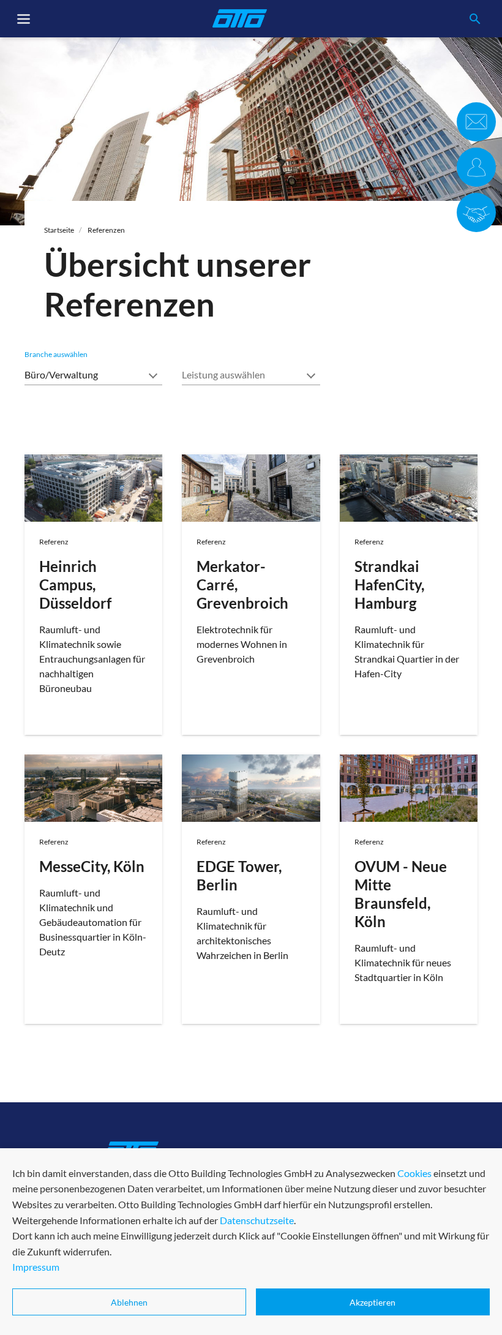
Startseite (59, 230)
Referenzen (106, 230)
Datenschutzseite (257, 1220)
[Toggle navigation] (24, 19)
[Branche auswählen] (93, 373)
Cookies (414, 1173)
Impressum (35, 1267)
